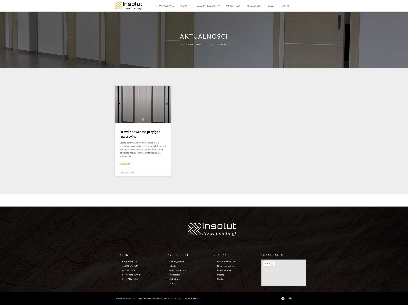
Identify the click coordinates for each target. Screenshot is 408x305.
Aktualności (254, 5)
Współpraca (233, 5)
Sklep (271, 5)
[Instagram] (290, 298)
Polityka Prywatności (189, 299)
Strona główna (165, 5)
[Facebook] (283, 298)
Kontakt (286, 5)
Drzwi (183, 5)
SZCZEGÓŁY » (126, 164)
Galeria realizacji (207, 5)
